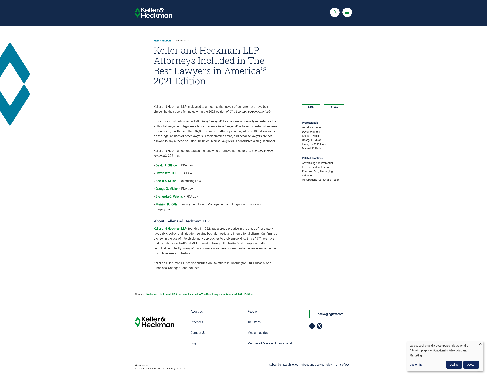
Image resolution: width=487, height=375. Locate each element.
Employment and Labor (316, 167)
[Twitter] (319, 326)
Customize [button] (416, 364)
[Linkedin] (312, 326)
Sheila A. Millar (166, 181)
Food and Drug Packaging (317, 171)
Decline (454, 364)
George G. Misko (167, 189)
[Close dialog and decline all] (480, 343)
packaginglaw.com (331, 314)
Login (194, 343)
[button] (335, 12)
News (138, 294)
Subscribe (275, 364)
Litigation (307, 175)
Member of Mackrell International (269, 343)
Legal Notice (290, 364)
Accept (471, 364)
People (252, 311)
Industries (254, 322)
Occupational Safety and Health (321, 179)
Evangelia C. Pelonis (169, 196)
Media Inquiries (257, 333)
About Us (197, 311)
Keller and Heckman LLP (170, 228)
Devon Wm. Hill (166, 173)
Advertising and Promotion (318, 163)
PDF (311, 107)
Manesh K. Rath (166, 204)
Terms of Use (341, 364)
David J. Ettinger (167, 165)
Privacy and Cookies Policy (316, 364)
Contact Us (198, 333)
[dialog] (445, 356)
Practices (197, 322)
